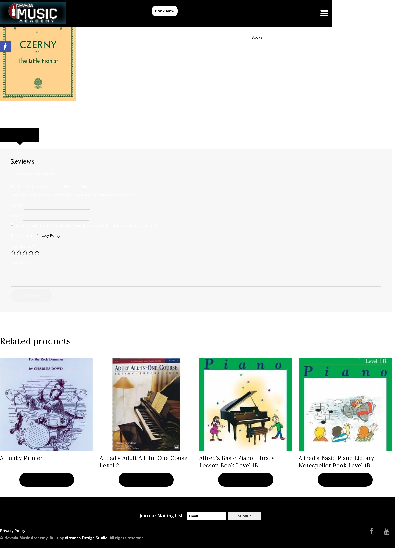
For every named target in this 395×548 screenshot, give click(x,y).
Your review (23, 262)
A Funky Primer (21, 458)
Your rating (22, 246)
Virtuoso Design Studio (86, 537)
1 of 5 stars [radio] (13, 252)
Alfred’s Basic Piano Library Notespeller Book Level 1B (336, 461)
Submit (244, 515)
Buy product (47, 479)
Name (17, 204)
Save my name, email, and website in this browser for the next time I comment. (86, 225)
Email (17, 216)
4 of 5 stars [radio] (31, 252)
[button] (5, 46)
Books (256, 37)
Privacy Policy (48, 235)
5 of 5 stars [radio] (37, 252)
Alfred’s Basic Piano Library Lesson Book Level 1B (237, 461)
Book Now (164, 10)
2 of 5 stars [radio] (19, 252)
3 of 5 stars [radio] (25, 252)
